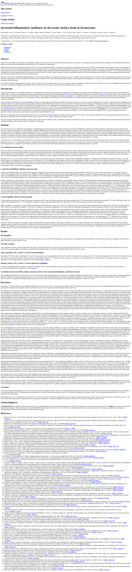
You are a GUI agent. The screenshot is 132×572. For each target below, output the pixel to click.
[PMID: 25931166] (15, 461)
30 (118, 345)
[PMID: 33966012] (98, 458)
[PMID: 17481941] (109, 560)
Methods (6, 48)
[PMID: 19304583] (96, 469)
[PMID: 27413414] (116, 542)
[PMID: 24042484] (117, 493)
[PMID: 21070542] (124, 501)
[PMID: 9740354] (84, 544)
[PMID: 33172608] (105, 440)
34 (102, 94)
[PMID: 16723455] (104, 569)
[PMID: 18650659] (118, 548)
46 (70, 96)
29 (78, 313)
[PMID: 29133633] (123, 477)
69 (65, 329)
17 (28, 103)
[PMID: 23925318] (56, 492)
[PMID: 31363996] (82, 472)
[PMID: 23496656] (119, 449)
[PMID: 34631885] (118, 488)
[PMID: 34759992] (113, 475)
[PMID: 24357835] (15, 454)
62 (11, 105)
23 (89, 318)
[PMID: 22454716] (79, 561)
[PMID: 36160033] (103, 441)
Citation (3, 15)
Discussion (7, 52)
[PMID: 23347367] (109, 521)
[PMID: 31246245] (106, 433)
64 (13, 108)
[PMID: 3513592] (86, 500)
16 (53, 112)
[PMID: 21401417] (115, 503)
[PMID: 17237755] (15, 511)
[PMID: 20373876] (79, 448)
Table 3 (10, 277)
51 (34, 97)
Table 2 (42, 259)
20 (100, 94)
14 (66, 94)
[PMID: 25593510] (57, 568)
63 (11, 108)
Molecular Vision (9, 3)
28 (8, 108)
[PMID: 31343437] (101, 451)
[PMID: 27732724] (58, 565)
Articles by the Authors (7, 23)
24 (6, 108)
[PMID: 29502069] (9, 547)
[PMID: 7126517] (97, 532)
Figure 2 (33, 268)
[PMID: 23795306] (89, 445)
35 (69, 96)
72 (39, 358)
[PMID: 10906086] (79, 529)
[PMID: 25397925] (56, 474)
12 (67, 96)
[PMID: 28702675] (43, 422)
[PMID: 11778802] (69, 428)
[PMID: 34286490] (64, 485)
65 (11, 143)
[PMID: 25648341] (93, 480)
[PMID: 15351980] (33, 558)
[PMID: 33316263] (69, 423)
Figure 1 (47, 259)
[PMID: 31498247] (30, 496)
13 (32, 94)
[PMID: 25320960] (101, 438)
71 (53, 348)
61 (1, 292)
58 (32, 103)
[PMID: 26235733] (118, 487)
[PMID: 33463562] (114, 518)
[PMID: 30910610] (89, 456)
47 (32, 97)
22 (4, 108)
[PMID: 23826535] (112, 531)
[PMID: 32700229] (70, 516)
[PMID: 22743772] (49, 555)
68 (123, 328)
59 (9, 105)
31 (123, 315)
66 (44, 191)
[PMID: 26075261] (89, 430)
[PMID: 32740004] (83, 519)
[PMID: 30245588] (85, 464)
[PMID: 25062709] (96, 482)
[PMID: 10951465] (103, 443)
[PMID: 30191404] (101, 436)
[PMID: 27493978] (75, 550)
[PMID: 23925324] (77, 535)
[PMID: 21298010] (108, 466)
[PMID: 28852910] (71, 505)
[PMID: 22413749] (113, 446)
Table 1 (17, 249)
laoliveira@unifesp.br (102, 41)
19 (68, 94)
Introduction (7, 47)
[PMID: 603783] (83, 534)
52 (30, 103)
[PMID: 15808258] (77, 467)
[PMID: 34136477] (15, 427)
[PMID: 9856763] (32, 514)
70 (77, 340)
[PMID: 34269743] (80, 537)
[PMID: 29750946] (103, 498)
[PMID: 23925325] (70, 552)
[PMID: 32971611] (9, 527)
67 (65, 302)
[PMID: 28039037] (118, 490)
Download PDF (5, 12)
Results (6, 50)
